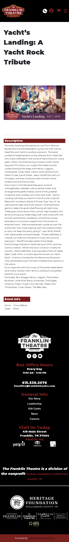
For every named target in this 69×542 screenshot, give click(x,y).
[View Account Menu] (51, 11)
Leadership (34, 403)
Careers (34, 418)
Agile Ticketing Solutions (41, 538)
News (34, 413)
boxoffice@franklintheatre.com (34, 386)
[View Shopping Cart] (58, 11)
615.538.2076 (34, 382)
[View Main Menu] (65, 11)
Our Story (34, 398)
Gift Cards (34, 408)
